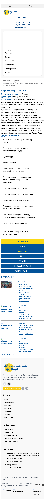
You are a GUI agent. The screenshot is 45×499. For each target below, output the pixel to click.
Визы (22, 256)
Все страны (8, 417)
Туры (22, 246)
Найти (7, 72)
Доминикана (9, 402)
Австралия (22, 241)
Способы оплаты (10, 435)
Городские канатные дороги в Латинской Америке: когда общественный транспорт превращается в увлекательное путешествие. (26, 292)
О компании (8, 429)
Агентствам (8, 432)
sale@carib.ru (21, 27)
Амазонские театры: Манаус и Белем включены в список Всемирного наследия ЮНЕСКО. (26, 330)
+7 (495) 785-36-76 (22, 23)
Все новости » (8, 354)
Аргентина (8, 411)
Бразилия (8, 408)
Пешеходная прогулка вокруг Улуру (19, 200)
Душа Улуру (8, 157)
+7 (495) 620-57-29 (22, 25)
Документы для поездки (13, 438)
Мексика (7, 405)
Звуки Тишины (9, 163)
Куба (6, 399)
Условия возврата (11, 441)
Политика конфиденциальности (9, 485)
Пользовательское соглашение (26, 485)
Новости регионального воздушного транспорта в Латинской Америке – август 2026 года (26, 313)
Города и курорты (22, 266)
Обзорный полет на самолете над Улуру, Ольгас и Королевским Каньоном (18, 179)
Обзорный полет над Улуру (15, 188)
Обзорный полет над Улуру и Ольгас (19, 194)
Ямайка (7, 414)
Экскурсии (22, 251)
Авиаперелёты (22, 271)
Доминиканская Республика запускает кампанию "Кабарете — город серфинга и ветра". (26, 346)
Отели (22, 261)
